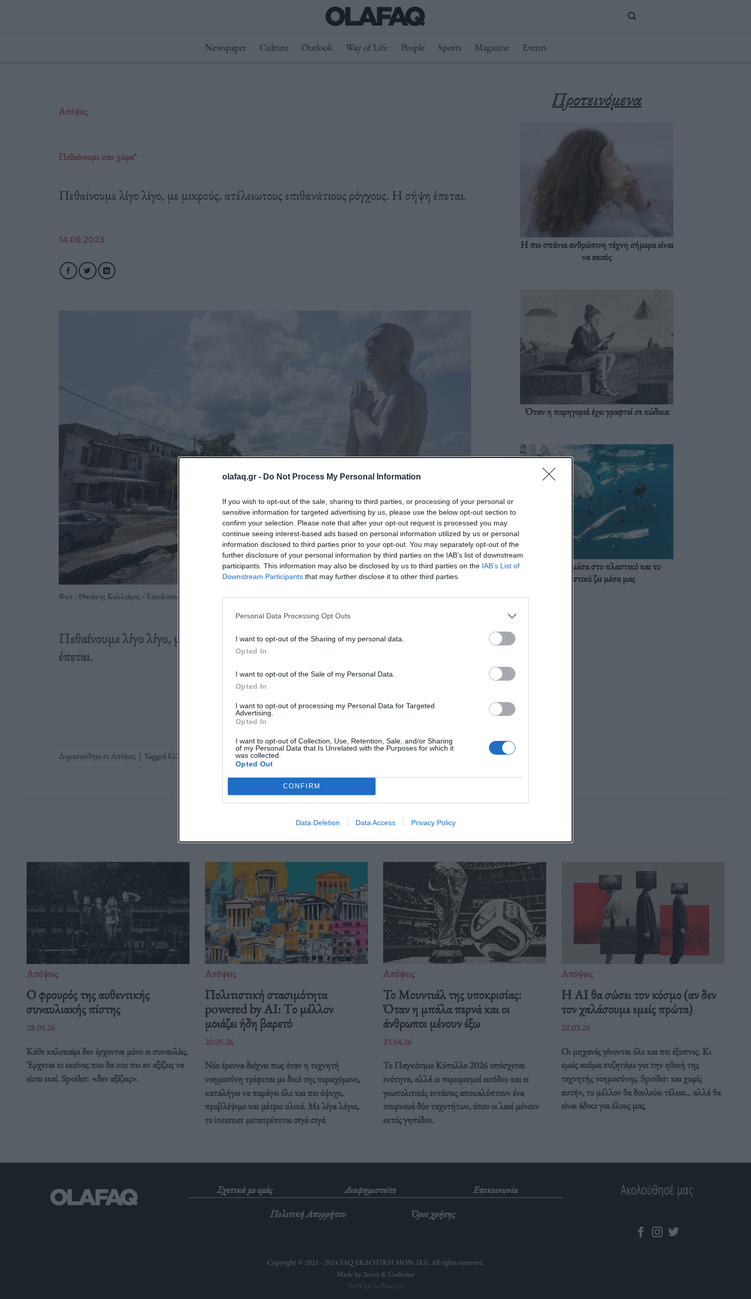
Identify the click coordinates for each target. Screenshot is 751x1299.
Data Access (375, 823)
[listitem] (375, 616)
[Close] (552, 477)
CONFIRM (302, 786)
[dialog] (375, 650)
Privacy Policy (433, 823)
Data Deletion (318, 823)
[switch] (502, 638)
